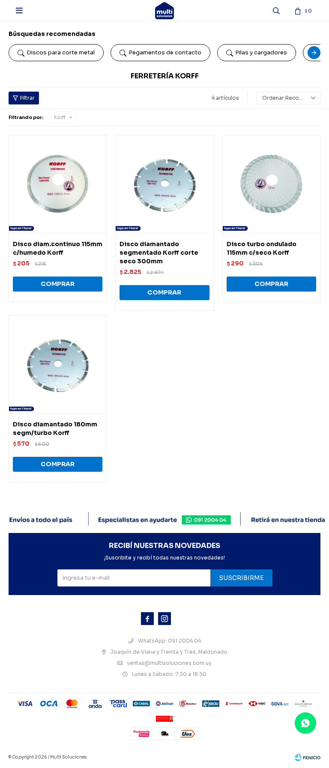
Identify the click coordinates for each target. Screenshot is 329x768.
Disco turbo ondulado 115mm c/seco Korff (261, 248)
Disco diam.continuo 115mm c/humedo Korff (57, 248)
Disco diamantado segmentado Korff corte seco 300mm (159, 252)
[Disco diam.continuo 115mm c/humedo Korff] (58, 184)
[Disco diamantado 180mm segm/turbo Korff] (58, 364)
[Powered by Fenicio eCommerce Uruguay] (307, 757)
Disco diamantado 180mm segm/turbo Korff (55, 428)
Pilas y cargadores (261, 52)
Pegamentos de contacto (165, 52)
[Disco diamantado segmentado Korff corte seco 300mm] (164, 184)
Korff (60, 117)
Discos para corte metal (61, 52)
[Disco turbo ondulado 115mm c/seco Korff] (271, 184)
